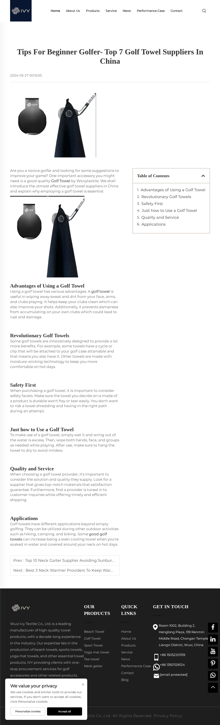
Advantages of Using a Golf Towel (173, 190)
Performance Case (151, 11)
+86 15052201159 (172, 655)
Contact (177, 11)
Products (93, 11)
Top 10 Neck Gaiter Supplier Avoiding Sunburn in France (79, 560)
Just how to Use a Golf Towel (169, 210)
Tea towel (91, 659)
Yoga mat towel (96, 652)
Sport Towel (93, 645)
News (127, 11)
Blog (124, 680)
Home (55, 11)
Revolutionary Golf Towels (166, 196)
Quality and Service (160, 217)
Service (111, 11)
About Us (73, 11)
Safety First (152, 203)
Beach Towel (94, 632)
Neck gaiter (93, 666)
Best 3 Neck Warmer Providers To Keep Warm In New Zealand (86, 570)
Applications (154, 224)
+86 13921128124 (172, 665)
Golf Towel (92, 638)
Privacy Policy (168, 716)
